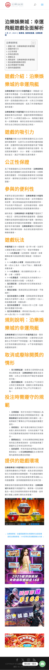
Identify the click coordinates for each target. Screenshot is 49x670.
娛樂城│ (23, 664)
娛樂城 (21, 33)
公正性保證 (12, 51)
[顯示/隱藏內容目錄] (32, 43)
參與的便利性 (13, 54)
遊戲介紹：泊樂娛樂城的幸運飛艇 (21, 46)
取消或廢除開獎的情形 (17, 62)
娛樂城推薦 (29, 33)
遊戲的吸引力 (13, 49)
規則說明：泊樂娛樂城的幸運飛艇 (21, 59)
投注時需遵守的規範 (16, 65)
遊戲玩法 (11, 57)
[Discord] (42, 664)
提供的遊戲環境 (14, 68)
